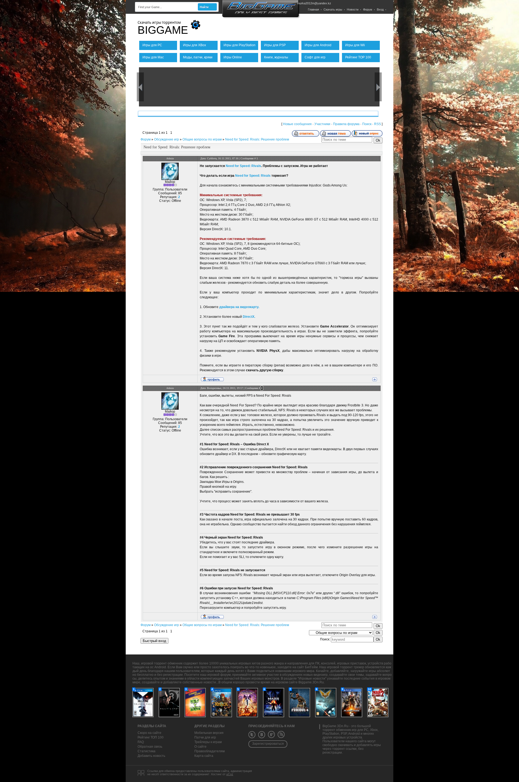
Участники (322, 124)
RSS (377, 124)
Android (354, 734)
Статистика (146, 751)
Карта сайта (203, 756)
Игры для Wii (355, 45)
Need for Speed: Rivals (243, 166)
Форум (367, 9)
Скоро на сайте (149, 733)
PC (366, 730)
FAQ (141, 742)
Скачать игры (333, 9)
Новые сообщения (297, 124)
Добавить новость (151, 756)
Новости (352, 9)
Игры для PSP (275, 45)
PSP (344, 734)
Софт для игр (315, 57)
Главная (313, 9)
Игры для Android (318, 45)
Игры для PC (152, 45)
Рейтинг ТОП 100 (151, 737)
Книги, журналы (276, 57)
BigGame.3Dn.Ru (335, 726)
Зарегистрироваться (268, 744)
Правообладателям (209, 751)
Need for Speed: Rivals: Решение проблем (257, 139)
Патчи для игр (205, 737)
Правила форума (346, 124)
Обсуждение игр (166, 139)
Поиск (366, 124)
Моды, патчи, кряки (197, 57)
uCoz (229, 774)
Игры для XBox (194, 45)
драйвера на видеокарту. (239, 307)
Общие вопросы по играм (202, 139)
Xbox (374, 730)
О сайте (200, 746)
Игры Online (233, 57)
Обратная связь (150, 746)
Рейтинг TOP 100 (358, 57)
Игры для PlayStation (239, 45)
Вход (380, 9)
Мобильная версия (209, 733)
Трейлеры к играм (208, 742)
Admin (170, 158)
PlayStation (330, 734)
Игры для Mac (153, 57)
